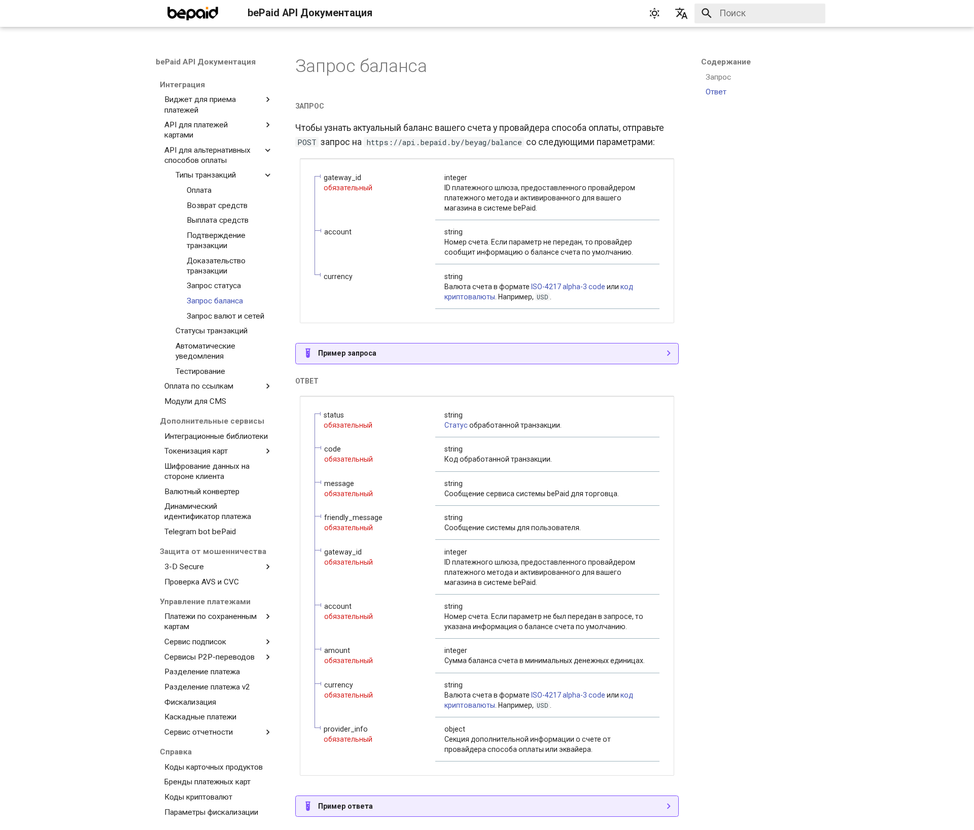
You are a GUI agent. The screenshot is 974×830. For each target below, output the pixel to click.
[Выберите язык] (681, 13)
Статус (456, 425)
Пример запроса (347, 353)
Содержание (726, 61)
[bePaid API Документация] (192, 13)
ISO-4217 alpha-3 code (568, 287)
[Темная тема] (654, 13)
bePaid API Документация (206, 61)
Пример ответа (345, 806)
